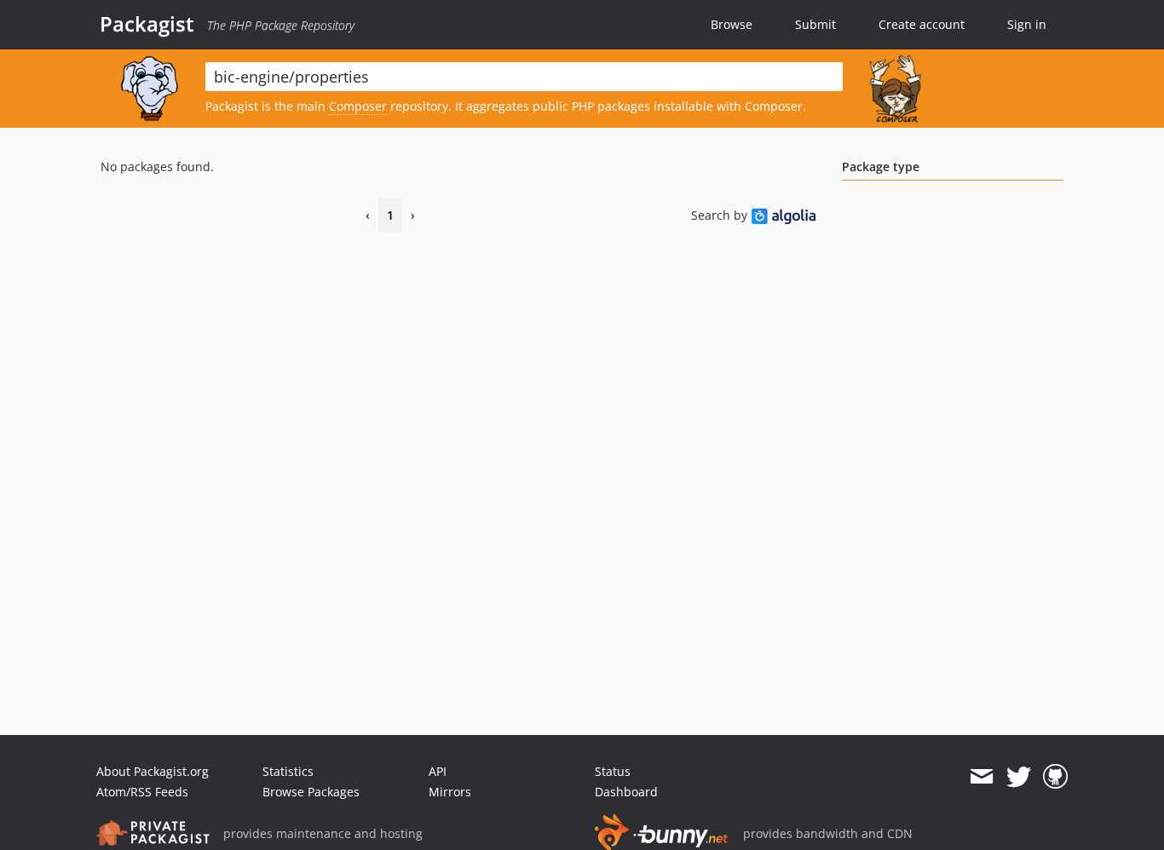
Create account (922, 24)
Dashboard (626, 792)
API (438, 771)
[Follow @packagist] (1018, 776)
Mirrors (450, 792)
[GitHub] (1055, 776)
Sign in (1026, 24)
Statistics (288, 771)
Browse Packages (311, 792)
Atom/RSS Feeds (142, 792)
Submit (815, 24)
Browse (731, 24)
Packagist (147, 23)
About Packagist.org (152, 771)
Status (613, 771)
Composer (358, 106)
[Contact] (981, 776)
